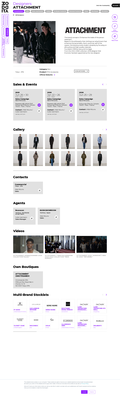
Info (27, 11)
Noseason (19, 210)
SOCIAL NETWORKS (80, 71)
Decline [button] (92, 392)
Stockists (105, 11)
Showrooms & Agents (3, 42)
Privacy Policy (85, 383)
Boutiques (95, 11)
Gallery (48, 11)
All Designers (19, 15)
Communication (7, 20)
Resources (3, 31)
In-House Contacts (60, 11)
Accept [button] (84, 392)
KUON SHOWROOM (48, 210)
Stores (7, 40)
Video (86, 11)
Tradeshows (3, 53)
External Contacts (75, 11)
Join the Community (103, 5)
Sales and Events (37, 11)
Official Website (46, 75)
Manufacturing (3, 20)
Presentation (18, 11)
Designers (7, 32)
